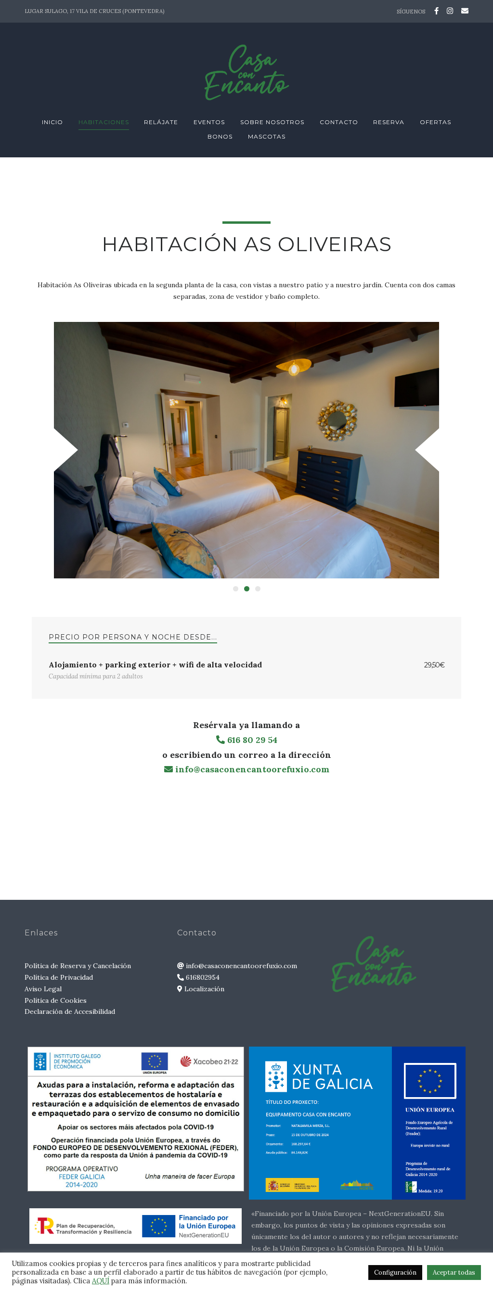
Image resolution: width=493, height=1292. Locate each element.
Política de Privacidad (59, 977)
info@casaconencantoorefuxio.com (251, 769)
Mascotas (266, 136)
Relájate (161, 122)
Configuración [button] (395, 1272)
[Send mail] (463, 11)
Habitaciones (103, 122)
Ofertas (435, 122)
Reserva (388, 122)
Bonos (220, 136)
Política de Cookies (56, 1000)
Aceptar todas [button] (454, 1272)
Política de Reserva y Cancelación (78, 965)
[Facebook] (436, 11)
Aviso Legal (43, 989)
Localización (203, 989)
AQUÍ (100, 1280)
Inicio (52, 122)
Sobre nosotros (272, 122)
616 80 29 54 (251, 739)
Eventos (209, 122)
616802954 (202, 977)
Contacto (339, 122)
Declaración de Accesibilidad (70, 1011)
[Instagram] (449, 11)
